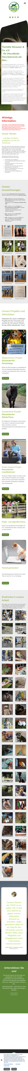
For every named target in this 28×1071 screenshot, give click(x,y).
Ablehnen (14, 1069)
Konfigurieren (6, 1065)
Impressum (18, 1064)
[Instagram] (12, 17)
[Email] (15, 17)
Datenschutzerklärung (8, 1064)
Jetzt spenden (14, 993)
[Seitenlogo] (14, 7)
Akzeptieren (6, 1069)
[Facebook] (10, 17)
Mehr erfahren (5, 378)
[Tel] (18, 17)
